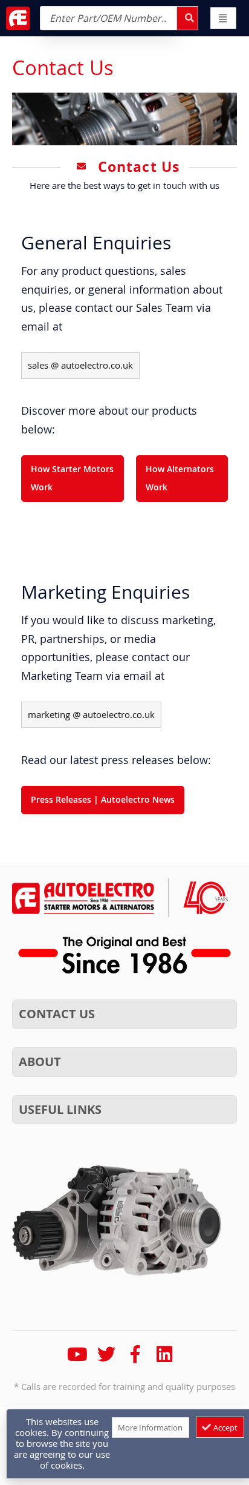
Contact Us (57, 1014)
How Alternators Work (180, 478)
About (40, 1061)
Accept (225, 1427)
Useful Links (60, 1109)
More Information (150, 1427)
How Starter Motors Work (72, 478)
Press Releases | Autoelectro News (103, 799)
